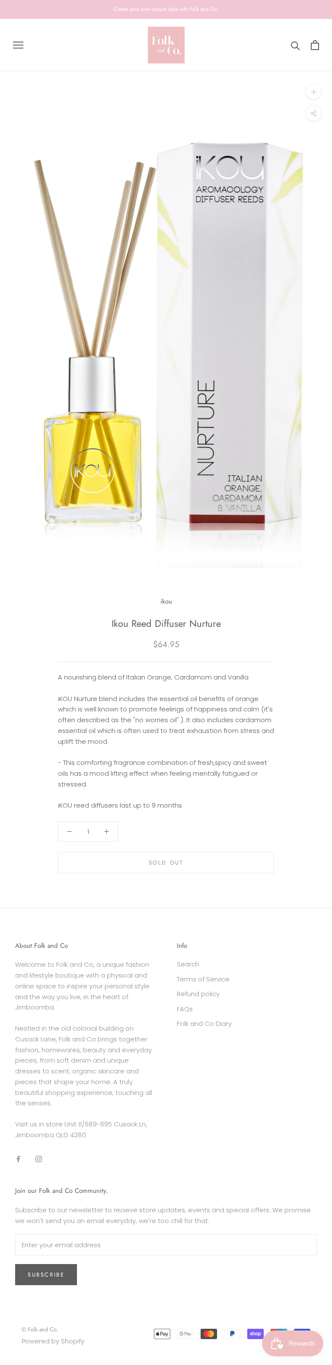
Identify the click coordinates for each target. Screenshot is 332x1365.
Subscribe (46, 1275)
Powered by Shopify (53, 1341)
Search (188, 964)
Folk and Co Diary (204, 1023)
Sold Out (166, 863)
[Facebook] (18, 1159)
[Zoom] (313, 91)
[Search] (295, 45)
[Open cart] (315, 45)
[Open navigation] (18, 45)
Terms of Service (203, 979)
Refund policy (198, 993)
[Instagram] (38, 1159)
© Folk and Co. (40, 1329)
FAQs (185, 1008)
